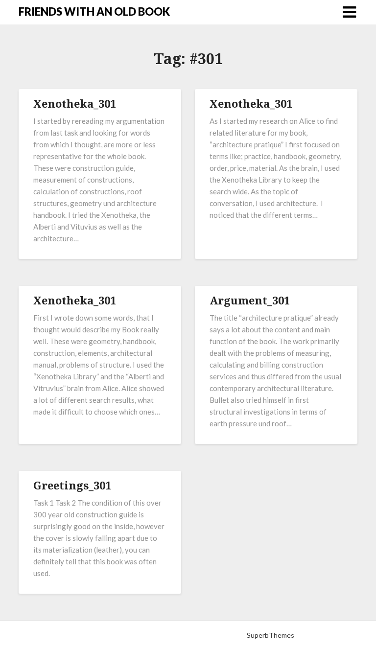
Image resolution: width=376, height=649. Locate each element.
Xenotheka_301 (74, 103)
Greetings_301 (72, 485)
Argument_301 (250, 300)
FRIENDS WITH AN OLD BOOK (94, 11)
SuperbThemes (270, 635)
